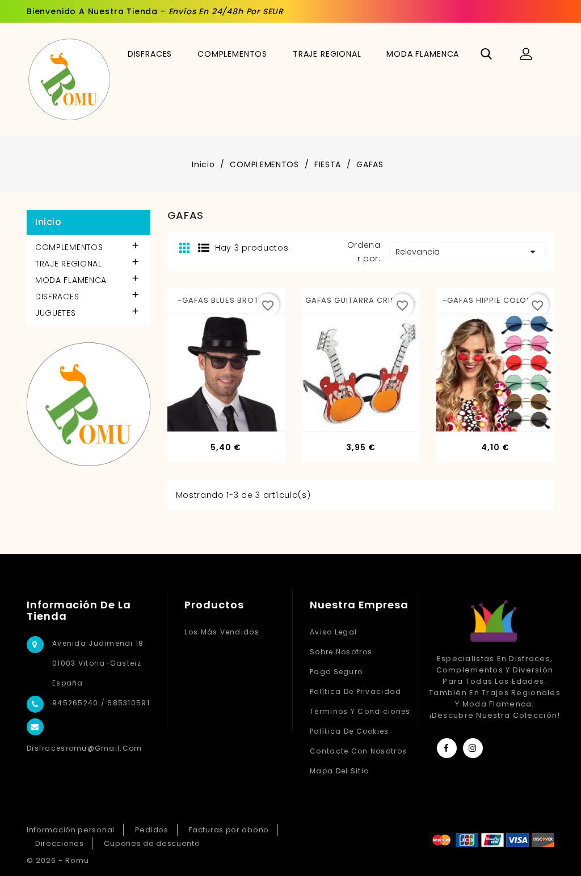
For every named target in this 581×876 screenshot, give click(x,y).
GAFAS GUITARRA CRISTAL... (360, 300)
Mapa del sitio (339, 771)
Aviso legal (333, 632)
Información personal (71, 829)
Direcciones (59, 843)
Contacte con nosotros (358, 751)
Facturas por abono (228, 829)
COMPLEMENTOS (232, 54)
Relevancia (467, 252)
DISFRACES (150, 54)
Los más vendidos (221, 632)
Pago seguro (336, 671)
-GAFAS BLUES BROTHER (226, 300)
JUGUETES (55, 313)
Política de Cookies (349, 731)
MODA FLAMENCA (422, 54)
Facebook (447, 748)
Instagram (473, 748)
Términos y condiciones (360, 711)
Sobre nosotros (341, 652)
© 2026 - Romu (58, 860)
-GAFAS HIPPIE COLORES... (496, 300)
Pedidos (152, 829)
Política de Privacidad (355, 691)
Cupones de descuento (152, 843)
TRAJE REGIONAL (327, 54)
